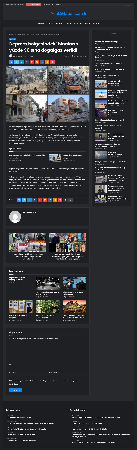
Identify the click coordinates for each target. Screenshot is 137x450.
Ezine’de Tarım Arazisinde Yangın (115, 153)
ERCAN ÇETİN (17, 56)
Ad (10, 365)
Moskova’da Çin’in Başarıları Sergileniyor (20, 316)
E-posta (12, 373)
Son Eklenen (111, 34)
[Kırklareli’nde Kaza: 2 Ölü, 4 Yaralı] (101, 113)
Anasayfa (42, 23)
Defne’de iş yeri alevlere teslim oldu (109, 64)
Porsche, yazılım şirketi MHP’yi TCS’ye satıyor (47, 293)
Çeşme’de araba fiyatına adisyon (114, 82)
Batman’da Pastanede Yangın (106, 42)
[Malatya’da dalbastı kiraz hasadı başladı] (48, 306)
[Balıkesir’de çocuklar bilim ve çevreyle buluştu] (101, 199)
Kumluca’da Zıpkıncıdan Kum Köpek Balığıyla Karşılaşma (117, 93)
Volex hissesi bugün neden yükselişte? (110, 69)
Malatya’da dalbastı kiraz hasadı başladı (46, 316)
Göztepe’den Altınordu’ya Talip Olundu (73, 293)
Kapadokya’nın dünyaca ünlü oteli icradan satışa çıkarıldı (74, 316)
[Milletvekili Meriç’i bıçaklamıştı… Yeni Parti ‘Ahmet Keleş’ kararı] (101, 179)
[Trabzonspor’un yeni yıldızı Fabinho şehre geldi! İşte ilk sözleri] (101, 189)
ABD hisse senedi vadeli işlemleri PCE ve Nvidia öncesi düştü (110, 48)
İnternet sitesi (54, 373)
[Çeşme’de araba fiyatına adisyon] (55, 158)
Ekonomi (59, 23)
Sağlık (68, 23)
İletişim (96, 23)
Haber (51, 23)
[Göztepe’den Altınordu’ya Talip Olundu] (74, 283)
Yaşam (87, 23)
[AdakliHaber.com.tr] (68, 13)
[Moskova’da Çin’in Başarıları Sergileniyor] (21, 306)
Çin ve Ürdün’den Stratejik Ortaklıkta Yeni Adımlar (58, 4)
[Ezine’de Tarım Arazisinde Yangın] (101, 155)
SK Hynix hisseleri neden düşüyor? (108, 75)
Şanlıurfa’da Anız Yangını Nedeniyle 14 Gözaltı (118, 102)
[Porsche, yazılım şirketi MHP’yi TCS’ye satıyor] (48, 283)
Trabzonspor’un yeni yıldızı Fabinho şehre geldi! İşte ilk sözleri (116, 188)
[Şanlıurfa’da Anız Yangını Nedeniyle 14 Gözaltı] (101, 104)
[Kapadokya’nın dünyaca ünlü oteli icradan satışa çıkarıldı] (74, 306)
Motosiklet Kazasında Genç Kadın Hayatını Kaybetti (116, 136)
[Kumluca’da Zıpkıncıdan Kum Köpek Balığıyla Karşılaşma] (101, 94)
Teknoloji (78, 23)
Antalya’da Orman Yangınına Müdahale (110, 162)
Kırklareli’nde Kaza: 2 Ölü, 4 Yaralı (116, 111)
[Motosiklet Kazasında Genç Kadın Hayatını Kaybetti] (101, 137)
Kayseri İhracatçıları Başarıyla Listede (17, 279)
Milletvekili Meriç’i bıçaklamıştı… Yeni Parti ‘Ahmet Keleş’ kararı (117, 178)
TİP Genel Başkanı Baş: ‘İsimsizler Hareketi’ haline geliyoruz (107, 145)
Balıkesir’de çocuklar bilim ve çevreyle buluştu (117, 197)
